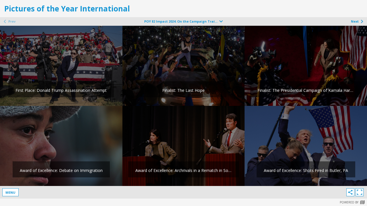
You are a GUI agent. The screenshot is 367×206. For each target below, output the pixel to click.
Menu (10, 192)
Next (355, 21)
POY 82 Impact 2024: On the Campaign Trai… (181, 21)
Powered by (349, 202)
